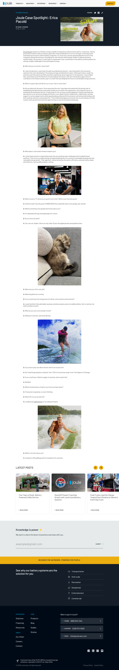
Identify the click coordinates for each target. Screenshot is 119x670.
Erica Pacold (27, 52)
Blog (32, 623)
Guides (33, 627)
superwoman (38, 402)
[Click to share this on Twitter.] (95, 13)
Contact (110, 3)
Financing (20, 623)
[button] (20, 3)
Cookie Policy (98, 665)
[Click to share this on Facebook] (99, 13)
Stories (34, 632)
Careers (19, 641)
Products (34, 618)
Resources (20, 627)
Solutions (19, 618)
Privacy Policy (88, 665)
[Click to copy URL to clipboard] (102, 13)
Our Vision (20, 637)
